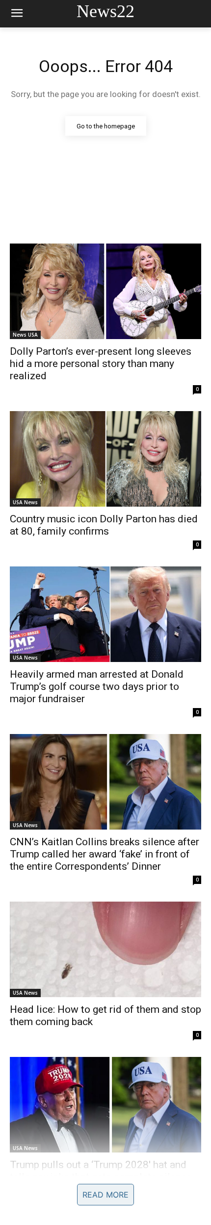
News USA (25, 334)
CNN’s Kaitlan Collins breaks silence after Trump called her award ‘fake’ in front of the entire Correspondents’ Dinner (104, 854)
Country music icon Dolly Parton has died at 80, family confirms (104, 525)
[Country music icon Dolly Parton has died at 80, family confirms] (105, 459)
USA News (25, 502)
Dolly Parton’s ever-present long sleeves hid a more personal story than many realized (100, 363)
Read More (105, 1195)
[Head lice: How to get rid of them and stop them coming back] (105, 949)
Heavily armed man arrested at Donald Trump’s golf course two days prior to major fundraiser (97, 686)
